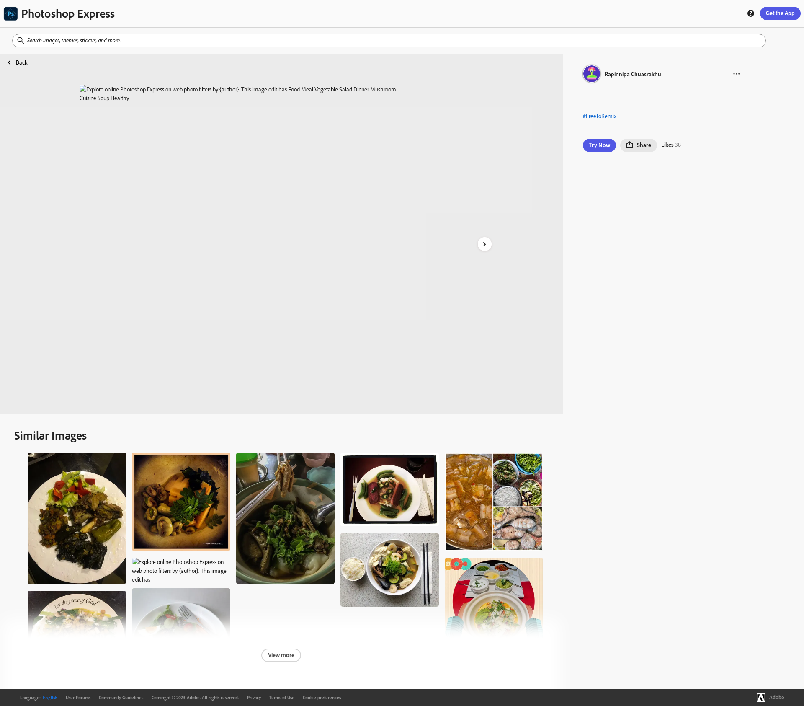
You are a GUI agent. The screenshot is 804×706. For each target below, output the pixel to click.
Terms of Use (281, 698)
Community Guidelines (121, 698)
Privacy (254, 698)
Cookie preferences (322, 698)
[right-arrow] (485, 244)
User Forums (78, 698)
